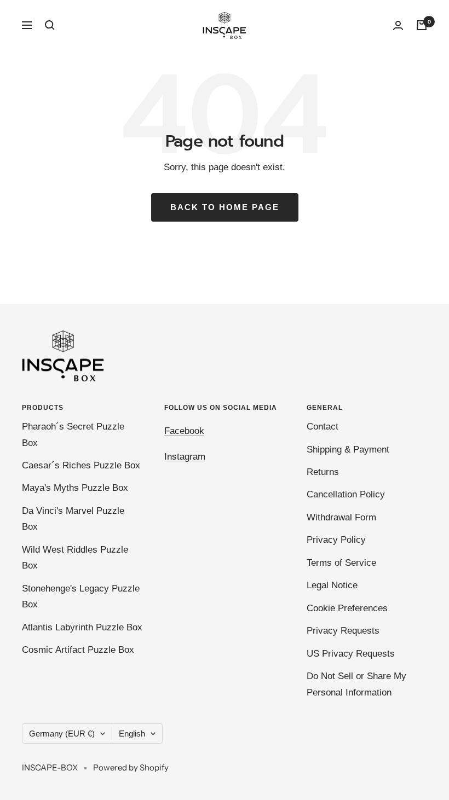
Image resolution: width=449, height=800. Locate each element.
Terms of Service (341, 563)
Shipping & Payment (348, 449)
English (132, 733)
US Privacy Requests (351, 653)
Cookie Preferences (347, 608)
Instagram (184, 456)
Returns (323, 472)
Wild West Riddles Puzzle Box (75, 557)
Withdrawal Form (341, 517)
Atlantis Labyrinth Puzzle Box (82, 627)
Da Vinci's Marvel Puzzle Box (73, 519)
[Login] (398, 25)
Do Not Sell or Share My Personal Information (356, 684)
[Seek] (50, 25)
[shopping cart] (421, 25)
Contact (322, 426)
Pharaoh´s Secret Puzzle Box (73, 434)
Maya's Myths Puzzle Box (75, 488)
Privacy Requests (343, 630)
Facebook (184, 431)
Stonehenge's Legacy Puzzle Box (81, 596)
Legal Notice (332, 585)
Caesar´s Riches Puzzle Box (81, 465)
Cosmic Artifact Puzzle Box (78, 650)
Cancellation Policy (346, 494)
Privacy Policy (336, 540)
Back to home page (224, 207)
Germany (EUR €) (62, 733)
